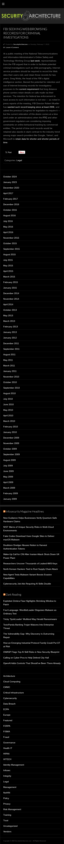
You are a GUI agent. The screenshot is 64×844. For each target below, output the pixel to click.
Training (7, 815)
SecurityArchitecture (20, 44)
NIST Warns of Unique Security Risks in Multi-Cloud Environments (28, 529)
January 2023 (10, 182)
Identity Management (13, 765)
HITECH (7, 759)
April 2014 (8, 304)
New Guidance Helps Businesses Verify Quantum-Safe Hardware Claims (30, 520)
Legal (19, 160)
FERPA (6, 726)
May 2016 (8, 226)
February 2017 (10, 199)
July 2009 (8, 465)
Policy (6, 798)
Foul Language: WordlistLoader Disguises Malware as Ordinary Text (29, 612)
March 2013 (9, 321)
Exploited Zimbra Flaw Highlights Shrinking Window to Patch (29, 603)
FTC (45, 117)
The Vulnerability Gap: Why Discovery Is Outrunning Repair (28, 636)
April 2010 (8, 415)
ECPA (6, 709)
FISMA (6, 731)
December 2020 (11, 187)
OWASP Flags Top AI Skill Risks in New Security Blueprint (31, 652)
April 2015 (8, 271)
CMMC (6, 687)
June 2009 (8, 471)
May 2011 (8, 360)
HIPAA (6, 753)
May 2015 (8, 265)
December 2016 (11, 204)
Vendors (7, 831)
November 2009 (11, 443)
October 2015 (10, 243)
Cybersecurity (10, 698)
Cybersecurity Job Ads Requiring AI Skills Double (27, 583)
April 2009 (8, 482)
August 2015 (9, 254)
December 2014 (11, 293)
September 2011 (11, 349)
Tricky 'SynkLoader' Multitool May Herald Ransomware (30, 619)
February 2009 (10, 493)
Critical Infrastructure (13, 692)
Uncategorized (10, 826)
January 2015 (10, 288)
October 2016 (10, 210)
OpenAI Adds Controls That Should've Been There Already (32, 663)
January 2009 (10, 499)
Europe (6, 715)
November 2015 (11, 238)
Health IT (7, 748)
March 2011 (9, 365)
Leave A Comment (12, 47)
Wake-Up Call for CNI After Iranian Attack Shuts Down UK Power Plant (31, 556)
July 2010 (8, 399)
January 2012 (10, 337)
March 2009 (9, 488)
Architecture (9, 676)
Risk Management (12, 809)
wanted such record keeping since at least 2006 (30, 107)
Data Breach (9, 704)
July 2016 (8, 221)
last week (35, 60)
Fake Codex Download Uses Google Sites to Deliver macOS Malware (28, 538)
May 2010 (8, 410)
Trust (5, 820)
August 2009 (9, 460)
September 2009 (11, 454)
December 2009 (11, 437)
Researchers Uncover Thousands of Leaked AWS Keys (30, 563)
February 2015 (10, 282)
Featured (7, 720)
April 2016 (8, 232)
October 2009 (10, 449)
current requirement (29, 89)
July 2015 (8, 260)
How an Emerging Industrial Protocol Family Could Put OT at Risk (31, 645)
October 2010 (10, 382)
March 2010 (9, 421)
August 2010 (9, 393)
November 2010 (11, 376)
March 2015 (9, 276)
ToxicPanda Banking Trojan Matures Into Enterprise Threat (28, 626)
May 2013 (8, 315)
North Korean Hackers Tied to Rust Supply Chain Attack (30, 569)
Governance (9, 742)
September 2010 (11, 388)
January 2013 (10, 332)
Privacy (6, 804)
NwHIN (6, 792)
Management (9, 787)
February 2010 (10, 426)
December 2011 (11, 343)
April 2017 (8, 193)
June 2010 (8, 404)
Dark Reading (13, 594)
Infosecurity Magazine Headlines (25, 511)
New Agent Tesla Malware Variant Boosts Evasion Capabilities (27, 576)
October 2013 (10, 310)
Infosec (6, 770)
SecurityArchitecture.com (32, 16)
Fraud (6, 737)
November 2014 (11, 299)
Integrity (7, 776)
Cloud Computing (11, 681)
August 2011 (9, 354)
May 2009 (8, 476)
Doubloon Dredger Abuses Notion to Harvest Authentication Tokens (25, 547)
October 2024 (10, 176)
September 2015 (11, 249)
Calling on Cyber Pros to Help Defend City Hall (26, 657)
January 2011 (10, 371)
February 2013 (10, 326)
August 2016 (9, 215)
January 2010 (10, 432)
